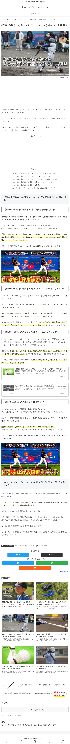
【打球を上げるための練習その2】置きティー (30, 185)
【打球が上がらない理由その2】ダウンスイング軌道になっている (36, 179)
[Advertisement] (35, 92)
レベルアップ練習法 (8, 545)
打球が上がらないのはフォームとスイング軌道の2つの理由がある (34, 173)
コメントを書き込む (35, 709)
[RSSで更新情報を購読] (35, 568)
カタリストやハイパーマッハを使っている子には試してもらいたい (35, 188)
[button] (52, 555)
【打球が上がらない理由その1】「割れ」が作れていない (33, 176)
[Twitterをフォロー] (18, 563)
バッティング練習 (42, 545)
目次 (32, 169)
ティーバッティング (21, 545)
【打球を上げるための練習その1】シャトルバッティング (33, 182)
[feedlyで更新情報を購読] (52, 563)
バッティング (32, 545)
